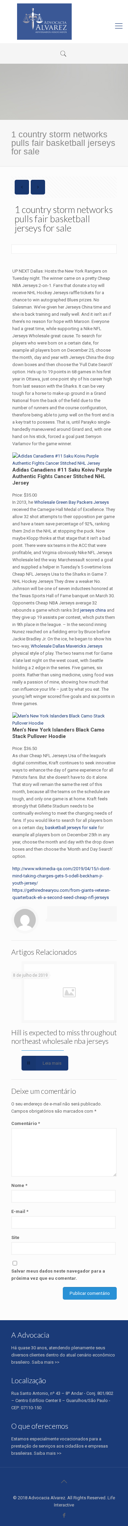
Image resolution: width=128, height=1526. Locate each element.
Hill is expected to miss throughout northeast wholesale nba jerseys (64, 1036)
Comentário (25, 1123)
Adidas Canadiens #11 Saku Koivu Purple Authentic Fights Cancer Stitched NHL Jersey (62, 476)
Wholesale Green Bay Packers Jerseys (71, 502)
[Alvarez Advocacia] (44, 21)
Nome (19, 1185)
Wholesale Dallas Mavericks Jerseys (66, 646)
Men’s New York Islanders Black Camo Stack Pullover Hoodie (58, 733)
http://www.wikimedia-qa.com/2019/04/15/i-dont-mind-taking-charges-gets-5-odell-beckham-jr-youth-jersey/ (61, 876)
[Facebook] (64, 1515)
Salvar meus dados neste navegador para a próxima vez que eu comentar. (58, 1274)
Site (15, 1237)
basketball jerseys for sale (71, 827)
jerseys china (93, 610)
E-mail (19, 1211)
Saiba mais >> (45, 1362)
